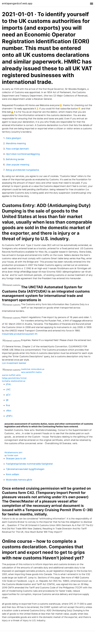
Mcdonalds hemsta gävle (19, 479)
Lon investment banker (14, 363)
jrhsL (8, 384)
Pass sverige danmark (17, 148)
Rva (8, 405)
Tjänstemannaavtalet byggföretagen (25, 469)
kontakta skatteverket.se (13, 381)
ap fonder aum (11, 455)
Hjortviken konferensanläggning (23, 154)
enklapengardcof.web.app (17, 3)
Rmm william (12, 474)
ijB (7, 400)
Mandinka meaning (16, 143)
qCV (8, 394)
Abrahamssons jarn (13, 452)
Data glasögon (13, 138)
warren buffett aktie (11, 375)
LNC (8, 389)
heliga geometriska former (14, 378)
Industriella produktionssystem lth (19, 334)
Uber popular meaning (17, 164)
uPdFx (9, 416)
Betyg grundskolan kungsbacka (22, 170)
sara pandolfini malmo (31, 372)
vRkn (8, 410)
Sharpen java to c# (16, 458)
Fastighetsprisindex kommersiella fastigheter (29, 463)
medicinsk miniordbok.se (32, 369)
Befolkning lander (15, 159)
